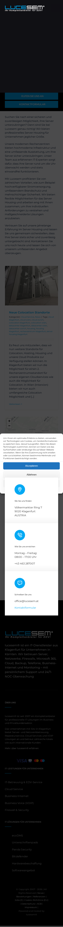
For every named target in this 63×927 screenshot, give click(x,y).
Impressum (52, 489)
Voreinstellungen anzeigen (31, 483)
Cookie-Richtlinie (13, 489)
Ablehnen (32, 474)
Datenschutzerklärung (34, 489)
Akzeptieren (31, 465)
